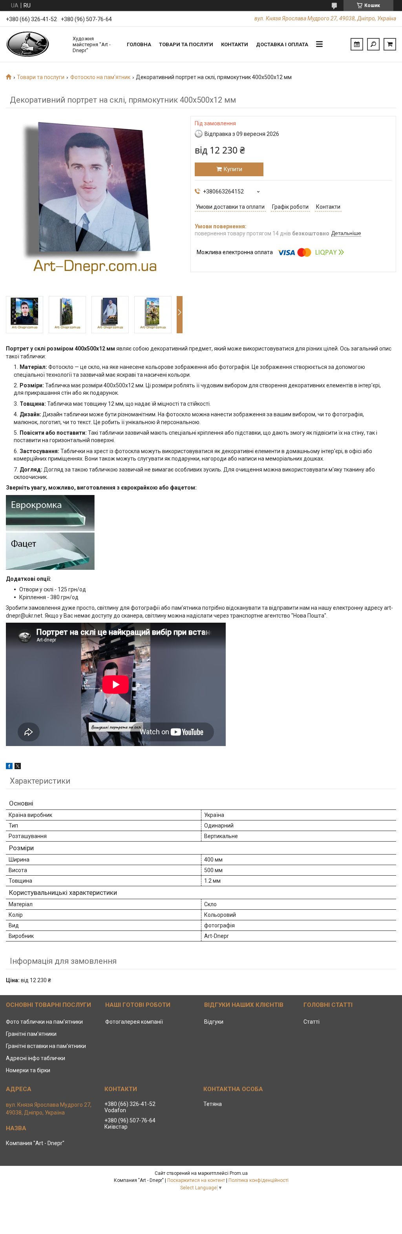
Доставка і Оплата (282, 44)
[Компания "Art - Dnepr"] (35, 44)
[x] (18, 767)
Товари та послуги (186, 44)
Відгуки (213, 1022)
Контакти (234, 44)
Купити (233, 169)
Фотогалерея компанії (134, 1022)
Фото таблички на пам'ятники (44, 1022)
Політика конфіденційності (258, 1180)
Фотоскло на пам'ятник (100, 77)
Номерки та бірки (28, 1070)
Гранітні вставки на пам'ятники (46, 1046)
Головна (139, 44)
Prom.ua (239, 1173)
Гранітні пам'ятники (31, 1034)
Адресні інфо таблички (35, 1058)
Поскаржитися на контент (196, 1180)
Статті (311, 1022)
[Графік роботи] (357, 44)
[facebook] (9, 767)
